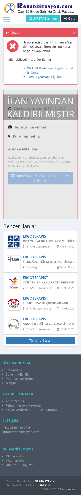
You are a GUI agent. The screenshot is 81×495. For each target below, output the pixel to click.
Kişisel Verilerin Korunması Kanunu (31, 410)
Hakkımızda (13, 370)
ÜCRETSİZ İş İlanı (44, 18)
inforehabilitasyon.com (21, 432)
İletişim (10, 383)
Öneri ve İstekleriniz (19, 379)
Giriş (71, 18)
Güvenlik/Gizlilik (17, 374)
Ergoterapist (35, 236)
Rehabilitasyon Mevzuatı (23, 405)
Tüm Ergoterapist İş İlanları (47, 77)
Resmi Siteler (14, 401)
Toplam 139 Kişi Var (19, 465)
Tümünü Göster (40, 340)
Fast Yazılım (67, 489)
